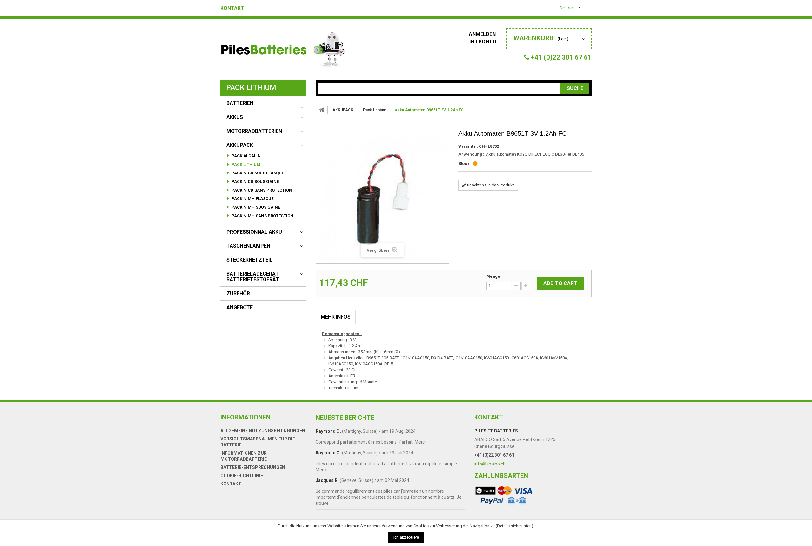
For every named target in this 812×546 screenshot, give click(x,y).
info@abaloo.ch (490, 463)
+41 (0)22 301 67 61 (494, 455)
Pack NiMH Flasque (252, 198)
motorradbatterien (254, 131)
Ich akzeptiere (406, 537)
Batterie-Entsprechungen (252, 467)
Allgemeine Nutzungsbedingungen (262, 430)
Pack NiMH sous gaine (255, 207)
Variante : (468, 146)
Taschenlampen (248, 246)
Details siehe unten (514, 525)
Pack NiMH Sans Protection (262, 215)
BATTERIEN (239, 103)
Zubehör (238, 293)
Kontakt (232, 8)
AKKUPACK (239, 145)
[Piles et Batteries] (283, 51)
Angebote (239, 307)
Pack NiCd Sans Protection (261, 190)
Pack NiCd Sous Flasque (257, 173)
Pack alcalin (246, 155)
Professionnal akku (254, 232)
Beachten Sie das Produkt (490, 185)
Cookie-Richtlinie (241, 475)
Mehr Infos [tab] (335, 317)
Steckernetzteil (249, 260)
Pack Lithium (245, 164)
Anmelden (483, 34)
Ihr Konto (482, 42)
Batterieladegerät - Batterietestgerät (254, 277)
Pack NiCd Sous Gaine (255, 181)
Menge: (493, 276)
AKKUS (234, 117)
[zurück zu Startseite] (322, 110)
